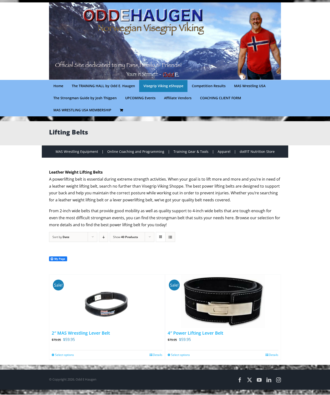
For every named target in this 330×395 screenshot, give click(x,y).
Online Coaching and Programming (135, 151)
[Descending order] (103, 237)
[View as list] (170, 237)
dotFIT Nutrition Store (257, 151)
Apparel (224, 151)
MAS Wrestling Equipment (77, 151)
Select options (64, 355)
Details (157, 355)
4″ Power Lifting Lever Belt (195, 333)
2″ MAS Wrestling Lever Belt (81, 333)
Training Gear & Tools (190, 151)
